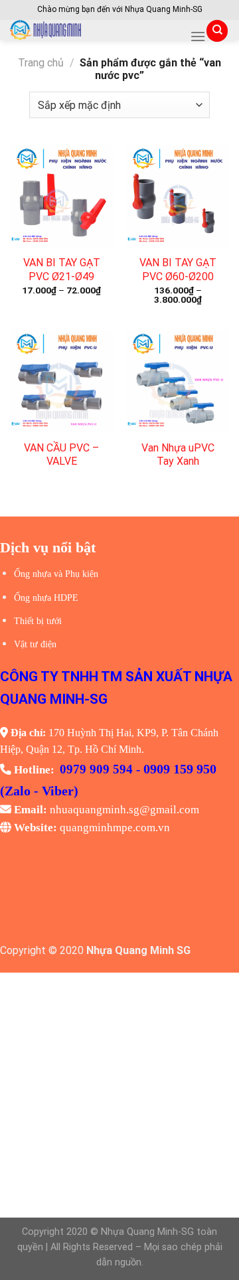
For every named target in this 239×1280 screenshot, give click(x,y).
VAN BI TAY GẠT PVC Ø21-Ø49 (61, 269)
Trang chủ (41, 62)
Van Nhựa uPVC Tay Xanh (177, 454)
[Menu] (198, 36)
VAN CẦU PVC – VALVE (61, 454)
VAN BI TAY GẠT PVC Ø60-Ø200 (177, 269)
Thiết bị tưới (38, 621)
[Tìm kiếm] (217, 31)
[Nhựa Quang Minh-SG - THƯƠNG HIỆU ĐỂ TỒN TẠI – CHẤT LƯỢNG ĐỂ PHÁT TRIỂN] (95, 30)
